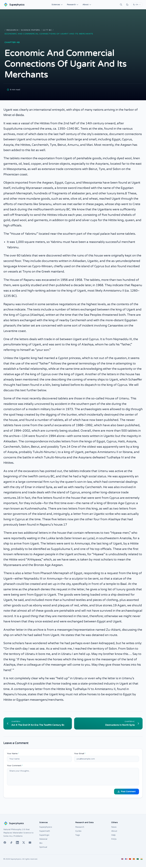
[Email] (30, 842)
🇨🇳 (130, 859)
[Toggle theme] (127, 4)
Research (71, 4)
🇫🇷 (126, 859)
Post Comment (128, 791)
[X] (23, 842)
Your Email (80, 753)
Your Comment (15, 765)
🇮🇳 (141, 859)
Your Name (13, 753)
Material (43, 839)
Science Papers (30, 30)
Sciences (56, 4)
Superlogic (44, 835)
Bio (40, 843)
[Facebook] (4, 842)
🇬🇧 (122, 859)
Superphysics (45, 827)
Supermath (44, 831)
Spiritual (43, 847)
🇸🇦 (138, 859)
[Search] (121, 4)
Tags (77, 835)
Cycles (78, 831)
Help (113, 835)
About (86, 4)
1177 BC (47, 30)
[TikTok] (11, 842)
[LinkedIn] (17, 842)
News (113, 827)
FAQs (113, 839)
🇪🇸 (134, 859)
